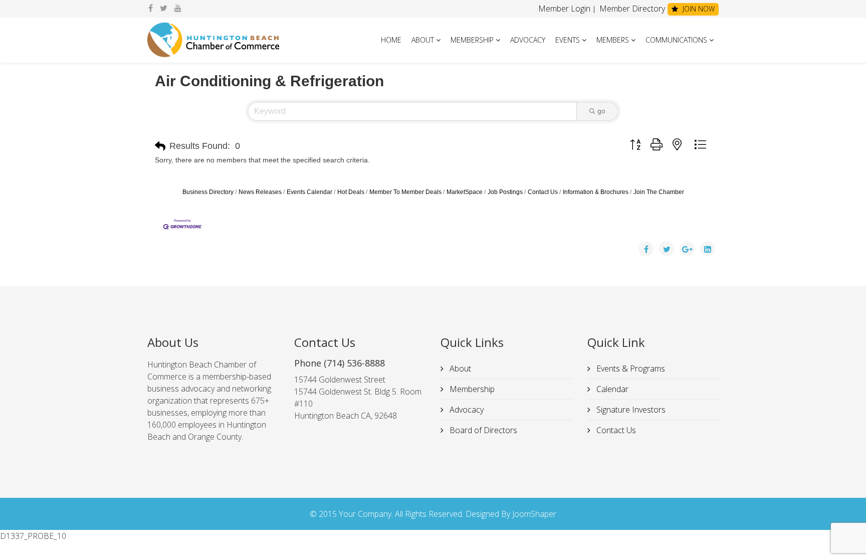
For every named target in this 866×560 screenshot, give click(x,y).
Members (612, 40)
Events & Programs (629, 368)
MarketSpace (465, 192)
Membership (472, 40)
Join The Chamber (658, 192)
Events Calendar (309, 192)
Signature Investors (630, 409)
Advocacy (527, 40)
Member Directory (631, 8)
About (422, 40)
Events (567, 40)
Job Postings (505, 192)
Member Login (564, 8)
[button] (160, 146)
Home (391, 40)
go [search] (601, 111)
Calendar (611, 389)
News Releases (260, 192)
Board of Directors (482, 430)
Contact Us (543, 192)
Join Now (698, 9)
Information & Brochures (595, 192)
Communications (676, 40)
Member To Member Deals (405, 192)
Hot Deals (350, 192)
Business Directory (208, 192)
